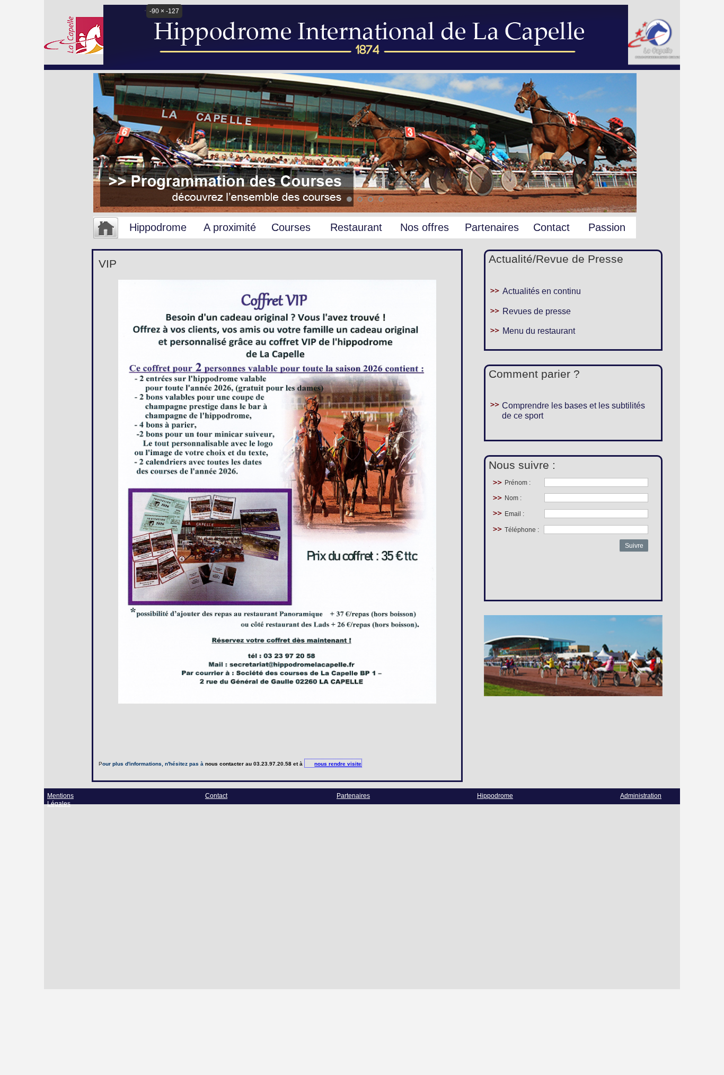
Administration (640, 795)
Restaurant (356, 227)
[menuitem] (105, 228)
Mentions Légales (60, 799)
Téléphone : (522, 530)
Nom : (513, 498)
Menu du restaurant (538, 330)
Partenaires (492, 227)
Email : (514, 514)
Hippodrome (158, 227)
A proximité (230, 227)
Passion (606, 227)
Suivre (634, 545)
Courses (291, 227)
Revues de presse (536, 311)
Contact (551, 227)
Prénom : (518, 482)
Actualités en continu (541, 291)
